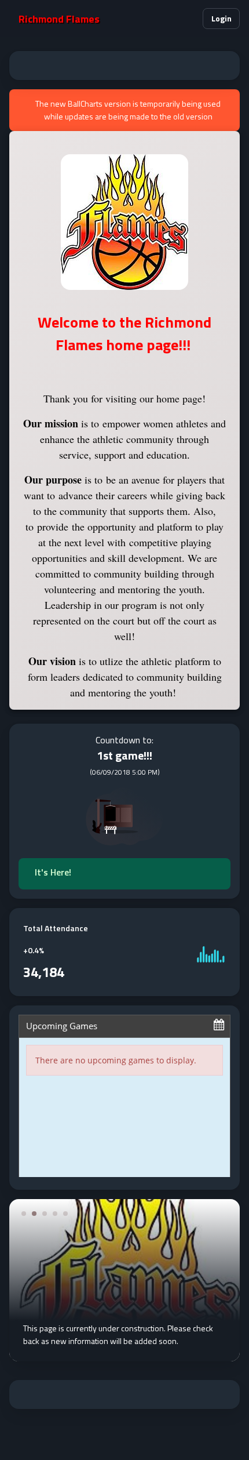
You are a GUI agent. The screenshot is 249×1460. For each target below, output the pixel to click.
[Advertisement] (124, 65)
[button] (189, 18)
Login (221, 18)
